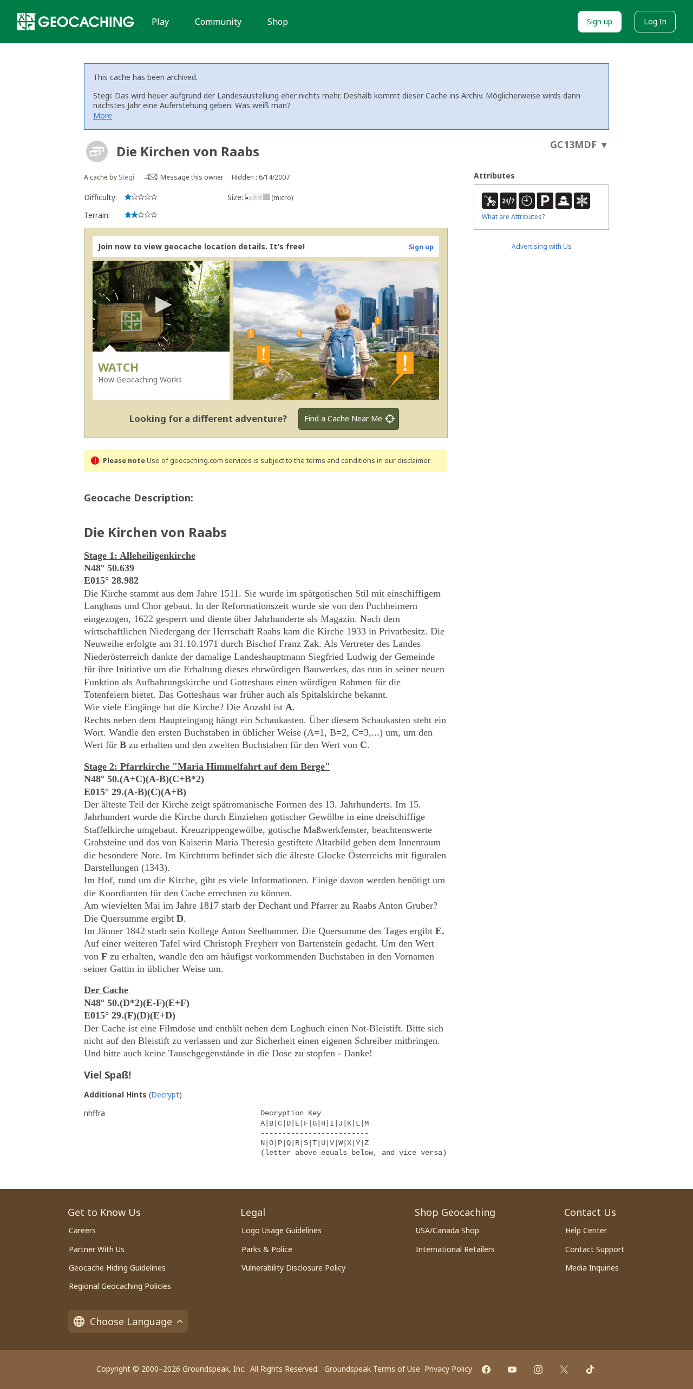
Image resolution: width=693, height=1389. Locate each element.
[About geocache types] (97, 151)
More (102, 115)
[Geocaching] (75, 21)
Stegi (126, 177)
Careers (82, 1230)
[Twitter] (564, 1369)
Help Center (586, 1230)
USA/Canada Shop (447, 1230)
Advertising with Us (542, 246)
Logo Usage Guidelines (281, 1230)
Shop (277, 22)
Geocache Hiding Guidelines (117, 1267)
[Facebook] (486, 1369)
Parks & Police (266, 1249)
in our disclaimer (403, 460)
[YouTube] (512, 1369)
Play (160, 22)
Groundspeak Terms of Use (372, 1369)
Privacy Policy (448, 1369)
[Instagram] (538, 1369)
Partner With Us (97, 1249)
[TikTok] (590, 1369)
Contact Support (594, 1249)
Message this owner (192, 177)
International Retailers (455, 1249)
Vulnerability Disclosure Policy (293, 1267)
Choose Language (131, 1321)
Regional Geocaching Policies (120, 1286)
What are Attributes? (513, 216)
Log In (655, 21)
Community (218, 22)
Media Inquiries (592, 1267)
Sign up (599, 21)
